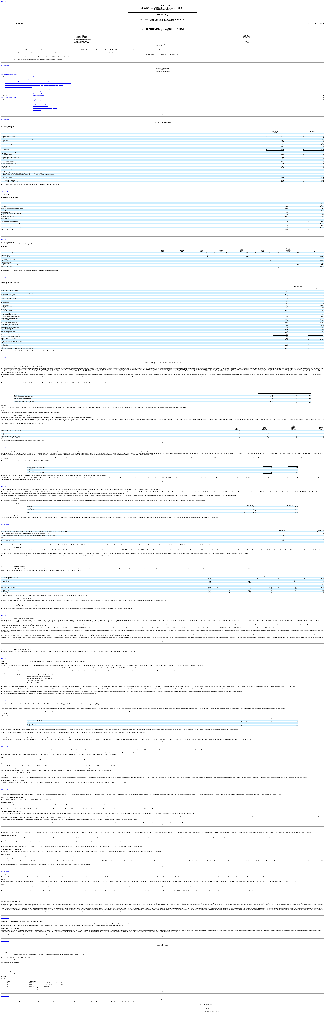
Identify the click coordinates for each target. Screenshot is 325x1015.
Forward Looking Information (40, 91)
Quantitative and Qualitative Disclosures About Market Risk (47, 93)
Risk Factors (36, 102)
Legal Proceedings (37, 100)
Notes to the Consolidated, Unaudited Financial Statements (18, 87)
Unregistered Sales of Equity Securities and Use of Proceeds (46, 104)
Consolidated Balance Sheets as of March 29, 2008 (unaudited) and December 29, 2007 (25, 79)
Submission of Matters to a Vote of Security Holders (45, 108)
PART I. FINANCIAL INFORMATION (9, 74)
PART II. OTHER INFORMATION (8, 97)
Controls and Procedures (38, 95)
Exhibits (35, 112)
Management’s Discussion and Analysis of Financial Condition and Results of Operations (53, 89)
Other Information (37, 110)
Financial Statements (38, 76)
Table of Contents (5, 1)
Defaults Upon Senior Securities (40, 106)
